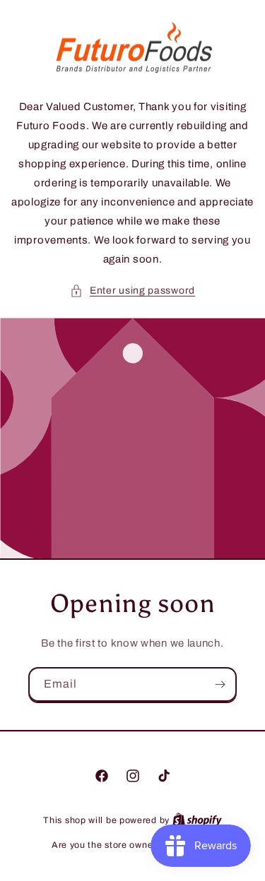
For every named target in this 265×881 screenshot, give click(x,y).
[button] (132, 290)
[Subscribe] (219, 684)
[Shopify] (197, 820)
